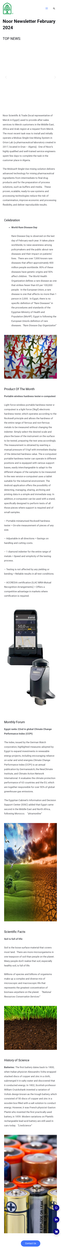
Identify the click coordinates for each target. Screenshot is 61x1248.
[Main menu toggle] (47, 8)
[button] (54, 8)
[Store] (56, 1232)
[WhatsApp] (56, 1208)
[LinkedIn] (56, 1220)
